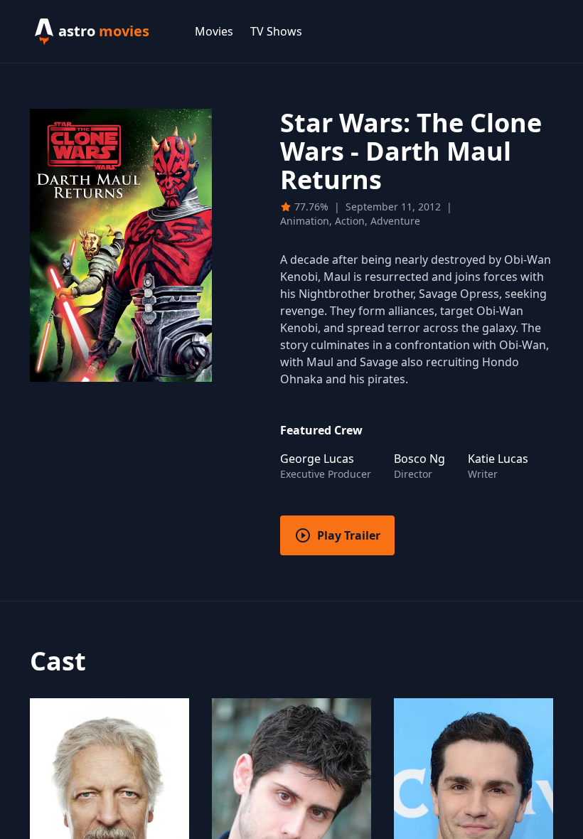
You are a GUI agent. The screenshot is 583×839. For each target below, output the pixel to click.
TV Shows (276, 31)
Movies (214, 31)
